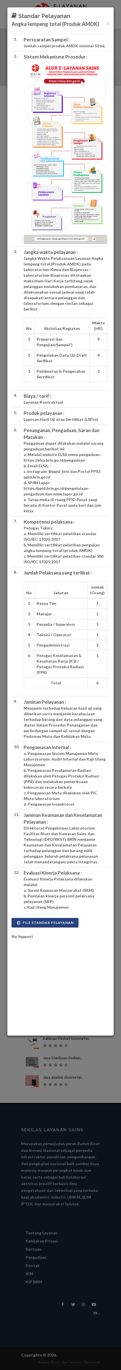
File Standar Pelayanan (48, 922)
